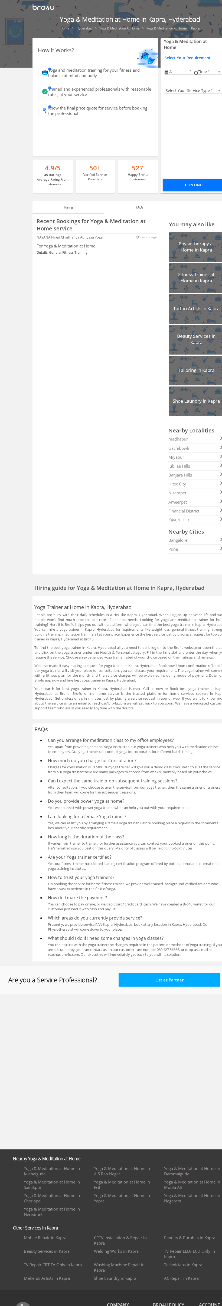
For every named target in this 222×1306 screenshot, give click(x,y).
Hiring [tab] (68, 207)
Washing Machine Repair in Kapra (119, 1267)
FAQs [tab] (139, 207)
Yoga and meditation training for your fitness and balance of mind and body (94, 72)
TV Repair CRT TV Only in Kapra (53, 1264)
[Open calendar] (190, 70)
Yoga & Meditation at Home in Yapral (122, 1198)
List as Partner (169, 980)
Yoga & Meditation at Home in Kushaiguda (52, 1171)
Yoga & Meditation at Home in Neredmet (52, 1211)
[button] (180, 71)
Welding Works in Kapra (116, 1251)
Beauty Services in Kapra (47, 1251)
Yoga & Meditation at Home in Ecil (122, 1184)
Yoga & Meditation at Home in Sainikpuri (52, 1184)
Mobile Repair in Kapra (45, 1237)
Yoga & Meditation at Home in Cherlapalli (52, 1198)
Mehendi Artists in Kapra (47, 1278)
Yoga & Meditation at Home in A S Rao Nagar (122, 1171)
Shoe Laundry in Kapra (115, 1278)
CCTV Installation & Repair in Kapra (120, 1240)
